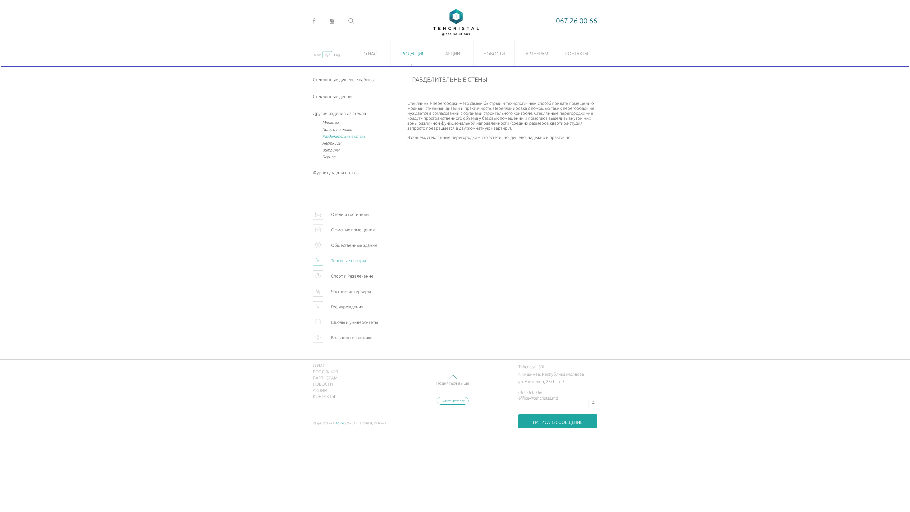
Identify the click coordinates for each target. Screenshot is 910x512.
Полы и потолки (337, 129)
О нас (370, 53)
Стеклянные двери (332, 96)
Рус (327, 55)
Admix (340, 423)
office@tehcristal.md (538, 398)
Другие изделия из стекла (339, 113)
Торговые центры (348, 260)
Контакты (576, 53)
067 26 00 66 (530, 392)
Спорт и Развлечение (352, 276)
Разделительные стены (344, 136)
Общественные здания (354, 245)
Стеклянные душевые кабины (344, 79)
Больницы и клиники (352, 337)
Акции (452, 53)
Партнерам (535, 53)
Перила (328, 157)
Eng (337, 55)
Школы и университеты (354, 322)
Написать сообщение (557, 422)
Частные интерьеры (351, 291)
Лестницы (331, 143)
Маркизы (330, 122)
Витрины (330, 150)
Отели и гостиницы (350, 214)
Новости (494, 53)
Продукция (411, 53)
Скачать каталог (453, 401)
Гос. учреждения (347, 306)
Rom (317, 55)
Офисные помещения (353, 229)
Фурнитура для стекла (336, 172)
